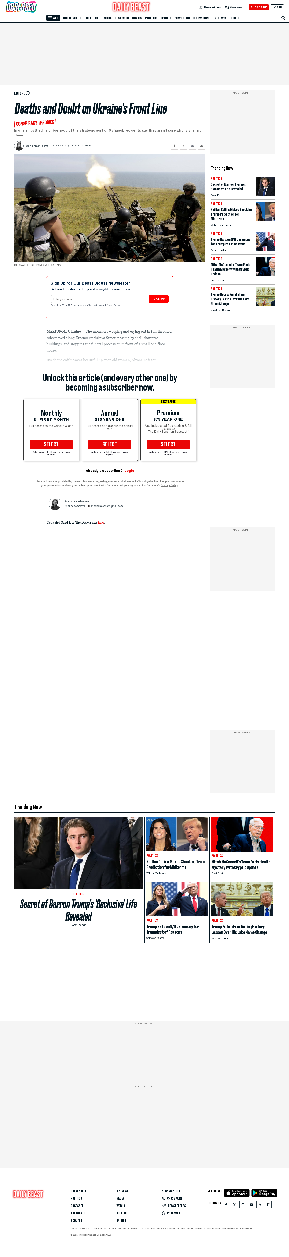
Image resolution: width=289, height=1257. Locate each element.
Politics (151, 18)
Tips (96, 1228)
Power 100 (182, 18)
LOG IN (277, 7)
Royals (137, 18)
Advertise (115, 1228)
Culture (121, 1213)
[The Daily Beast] (131, 7)
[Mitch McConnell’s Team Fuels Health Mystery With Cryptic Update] (265, 275)
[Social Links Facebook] (226, 1205)
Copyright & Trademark (237, 1228)
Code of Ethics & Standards (160, 1228)
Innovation (201, 18)
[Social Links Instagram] (242, 1205)
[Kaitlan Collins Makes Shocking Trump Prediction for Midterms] (265, 220)
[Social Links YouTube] (251, 1205)
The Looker (92, 18)
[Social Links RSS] (259, 1205)
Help (126, 1228)
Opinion (165, 18)
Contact (86, 1228)
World (120, 1206)
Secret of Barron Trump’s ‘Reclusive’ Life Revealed (78, 910)
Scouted (234, 18)
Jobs (103, 1228)
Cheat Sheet (72, 18)
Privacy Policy (113, 305)
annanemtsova (76, 506)
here (101, 522)
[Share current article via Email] (192, 146)
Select (51, 444)
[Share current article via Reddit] (201, 146)
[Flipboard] (268, 1205)
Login (129, 471)
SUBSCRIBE (258, 7)
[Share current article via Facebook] (174, 146)
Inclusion (187, 1228)
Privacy (136, 1228)
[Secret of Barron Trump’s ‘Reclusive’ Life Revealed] (265, 195)
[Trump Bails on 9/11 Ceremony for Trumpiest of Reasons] (265, 250)
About (75, 1228)
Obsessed (122, 18)
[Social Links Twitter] (234, 1205)
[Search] (283, 18)
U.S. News (219, 18)
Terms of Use (95, 305)
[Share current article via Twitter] (183, 146)
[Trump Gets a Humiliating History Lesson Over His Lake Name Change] (265, 305)
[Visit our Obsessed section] (34, 7)
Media (107, 18)
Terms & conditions (207, 1228)
